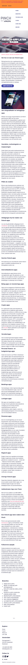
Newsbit (6, 327)
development (4, 522)
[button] (25, 29)
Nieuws (17, 27)
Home (17, 10)
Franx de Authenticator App (17, 501)
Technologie (19, 17)
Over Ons (18, 23)
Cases (17, 20)
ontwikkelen (4, 225)
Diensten (18, 13)
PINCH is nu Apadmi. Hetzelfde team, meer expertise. (12, 2)
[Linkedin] (5, 656)
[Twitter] (7, 656)
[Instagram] (3, 656)
